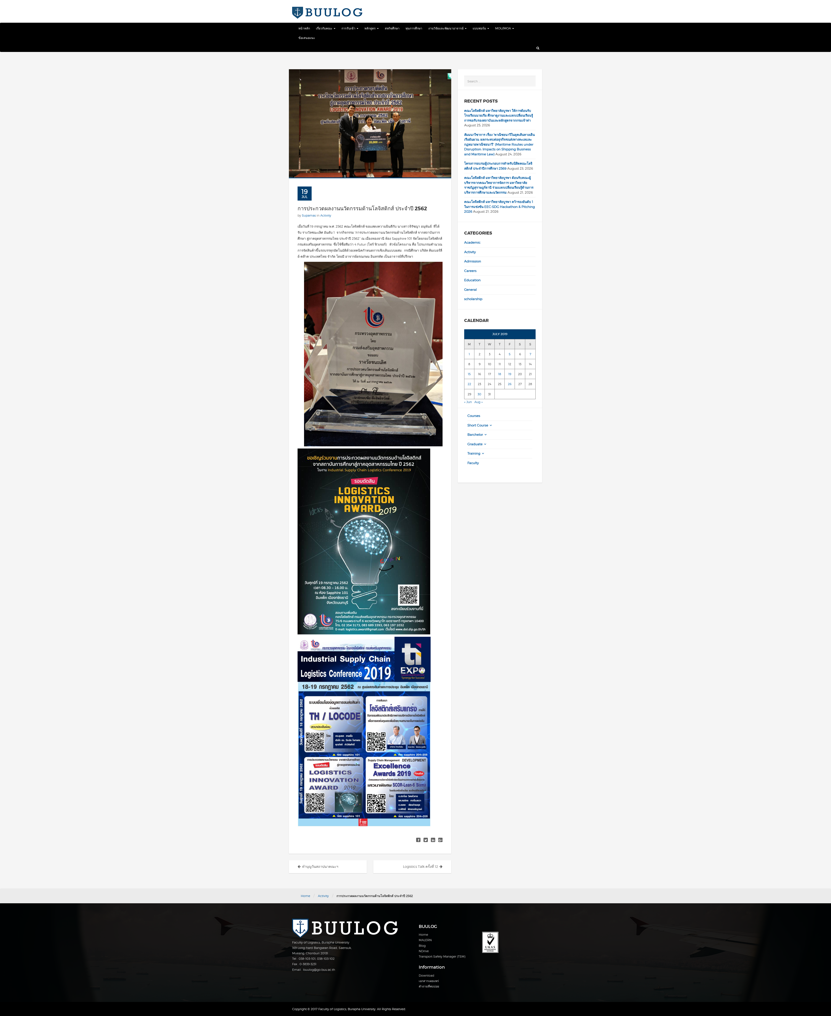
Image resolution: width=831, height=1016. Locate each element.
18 (499, 374)
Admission (472, 261)
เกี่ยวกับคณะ (324, 28)
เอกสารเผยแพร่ (429, 981)
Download (426, 975)
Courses (473, 416)
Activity (325, 215)
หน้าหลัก (304, 28)
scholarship (473, 299)
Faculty (473, 463)
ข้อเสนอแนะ (306, 38)
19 (509, 374)
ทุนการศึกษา (414, 28)
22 (469, 384)
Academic (472, 242)
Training (473, 453)
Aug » (478, 402)
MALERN (425, 940)
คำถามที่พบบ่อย (429, 986)
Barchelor (475, 435)
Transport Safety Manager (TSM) (442, 956)
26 (509, 384)
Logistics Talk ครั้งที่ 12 (420, 867)
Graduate (475, 444)
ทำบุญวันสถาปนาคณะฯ (320, 867)
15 (469, 374)
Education (472, 280)
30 (479, 394)
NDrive (424, 951)
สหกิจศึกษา (392, 28)
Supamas (309, 215)
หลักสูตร (370, 28)
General (470, 290)
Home (305, 896)
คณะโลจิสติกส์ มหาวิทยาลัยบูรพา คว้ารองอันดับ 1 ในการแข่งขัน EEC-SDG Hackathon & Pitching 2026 (499, 207)
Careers (470, 271)
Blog (422, 945)
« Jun (468, 402)
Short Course (477, 425)
